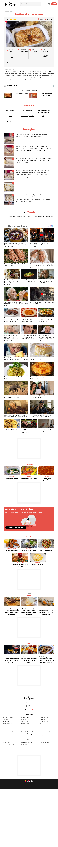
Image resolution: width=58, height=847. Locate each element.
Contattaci (27, 749)
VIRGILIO (6, 782)
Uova (10, 116)
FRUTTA (46, 548)
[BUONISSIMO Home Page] (10, 4)
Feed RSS (41, 749)
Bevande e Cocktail (44, 721)
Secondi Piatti (24, 721)
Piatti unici (29, 464)
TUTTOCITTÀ (36, 782)
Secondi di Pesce (44, 717)
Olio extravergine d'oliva (27, 116)
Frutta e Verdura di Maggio (9, 731)
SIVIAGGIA (44, 782)
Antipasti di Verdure (8, 717)
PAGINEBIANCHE (30, 782)
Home (5, 11)
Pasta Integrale (25, 717)
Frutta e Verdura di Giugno (9, 734)
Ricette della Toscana (45, 744)
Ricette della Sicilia (26, 744)
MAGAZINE (12, 654)
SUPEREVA (29, 784)
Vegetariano (11, 62)
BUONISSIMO (54, 782)
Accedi (54, 3)
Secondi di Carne (44, 719)
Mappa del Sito (34, 749)
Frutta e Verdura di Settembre (47, 731)
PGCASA (25, 782)
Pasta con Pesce (7, 721)
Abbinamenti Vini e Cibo (9, 744)
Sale (43, 116)
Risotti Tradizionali (25, 719)
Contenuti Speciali (19, 749)
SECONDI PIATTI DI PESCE (11, 548)
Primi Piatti (5, 719)
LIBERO (2, 782)
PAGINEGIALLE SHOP (19, 782)
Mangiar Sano (6, 742)
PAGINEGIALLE (11, 782)
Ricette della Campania (27, 742)
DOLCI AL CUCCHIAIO (20, 562)
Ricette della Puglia (44, 742)
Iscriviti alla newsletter (16, 527)
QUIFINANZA (49, 782)
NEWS (46, 654)
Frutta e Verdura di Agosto (27, 734)
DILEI (41, 782)
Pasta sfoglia (9, 110)
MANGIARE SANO (29, 654)
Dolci (41, 723)
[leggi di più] (53, 86)
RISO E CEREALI (29, 548)
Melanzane (26, 110)
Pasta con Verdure (7, 723)
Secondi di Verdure (26, 723)
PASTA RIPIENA (37, 562)
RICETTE (8, 11)
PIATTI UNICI (13, 11)
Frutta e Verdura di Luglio (27, 731)
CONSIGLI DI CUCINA (11, 607)
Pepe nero (9, 121)
